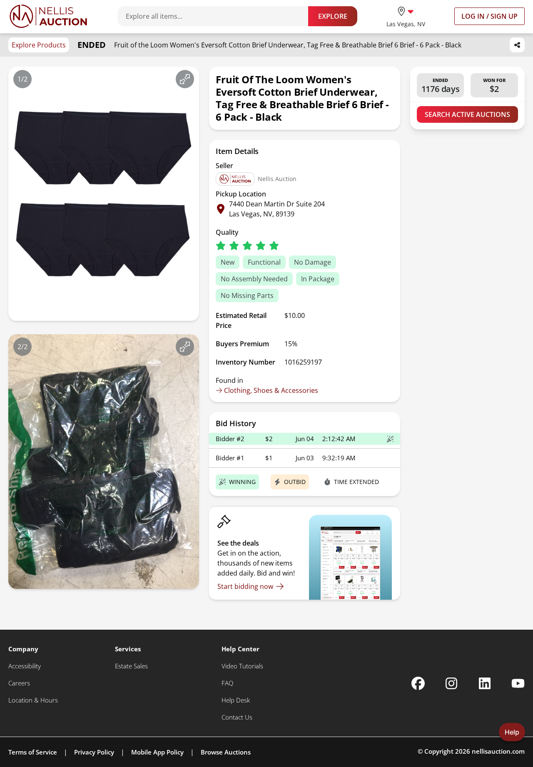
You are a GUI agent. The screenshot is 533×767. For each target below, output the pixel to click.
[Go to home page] (48, 16)
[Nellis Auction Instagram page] (451, 683)
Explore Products (39, 45)
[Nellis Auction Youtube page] (518, 683)
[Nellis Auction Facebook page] (418, 683)
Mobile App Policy (157, 752)
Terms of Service (32, 752)
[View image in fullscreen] (185, 79)
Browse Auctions (226, 752)
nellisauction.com (498, 751)
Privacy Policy (94, 752)
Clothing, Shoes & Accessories (271, 390)
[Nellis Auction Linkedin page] (484, 683)
